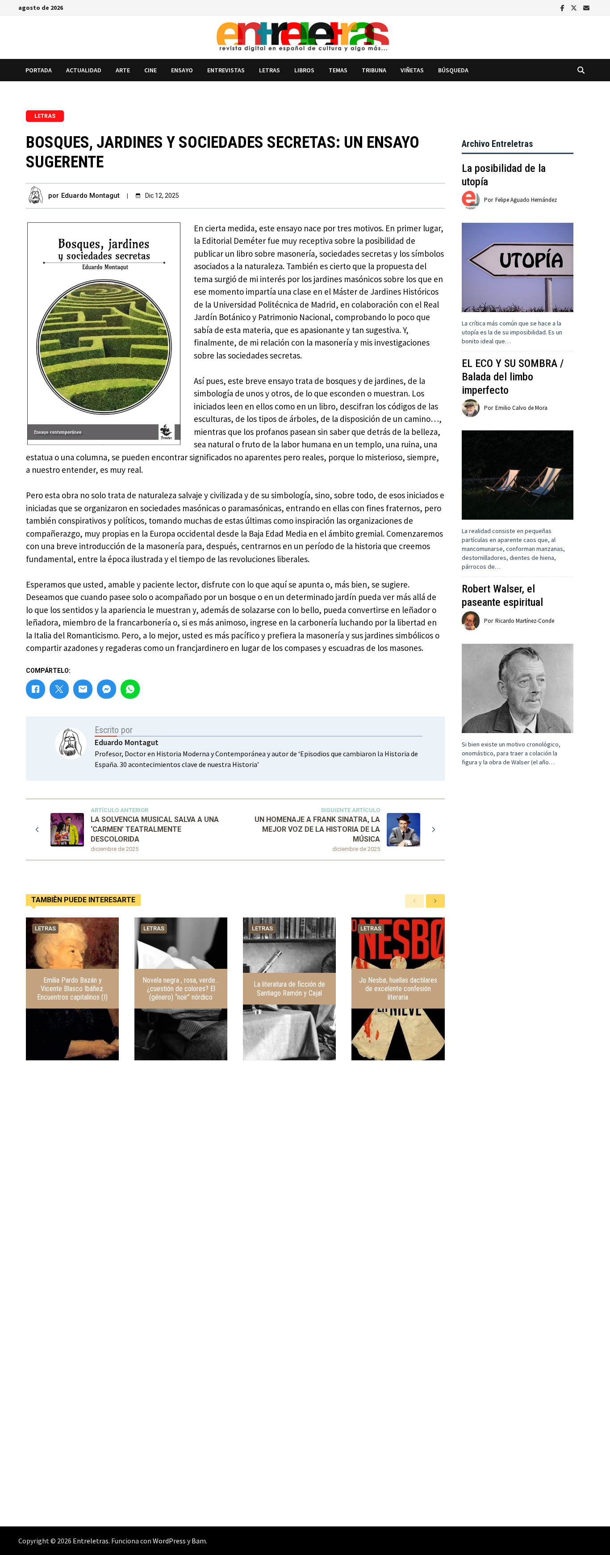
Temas (338, 70)
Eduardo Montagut (90, 196)
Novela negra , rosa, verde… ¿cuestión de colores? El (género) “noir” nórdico (180, 988)
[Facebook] (563, 7)
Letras (269, 70)
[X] (574, 7)
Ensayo (182, 70)
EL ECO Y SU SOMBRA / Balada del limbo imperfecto (513, 376)
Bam (199, 1540)
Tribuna (374, 70)
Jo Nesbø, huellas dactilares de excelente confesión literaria (398, 988)
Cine (150, 70)
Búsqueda (453, 70)
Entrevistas (226, 70)
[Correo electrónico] (586, 7)
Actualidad (83, 70)
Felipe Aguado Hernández (526, 200)
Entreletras (91, 1540)
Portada (38, 70)
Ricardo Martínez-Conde (524, 621)
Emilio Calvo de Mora (521, 408)
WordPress (169, 1540)
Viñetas (412, 70)
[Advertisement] (517, 945)
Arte (123, 70)
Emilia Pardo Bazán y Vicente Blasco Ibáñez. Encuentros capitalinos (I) (72, 988)
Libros (304, 70)
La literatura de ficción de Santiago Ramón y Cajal (289, 988)
